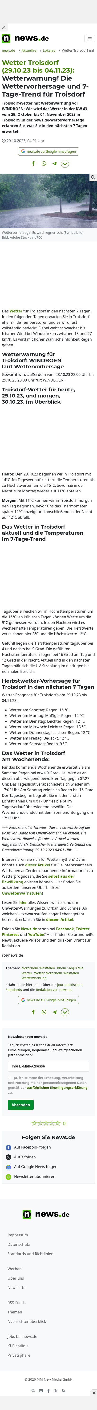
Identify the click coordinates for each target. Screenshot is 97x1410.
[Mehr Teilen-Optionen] (65, 164)
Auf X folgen (24, 1157)
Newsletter (17, 1287)
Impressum (18, 1235)
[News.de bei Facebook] (48, 1390)
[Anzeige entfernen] (93, 1393)
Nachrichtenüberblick (27, 1321)
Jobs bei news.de (22, 1336)
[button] (48, 151)
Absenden (21, 1104)
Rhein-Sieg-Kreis (70, 968)
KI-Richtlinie (18, 1345)
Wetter (27, 973)
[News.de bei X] (56, 1390)
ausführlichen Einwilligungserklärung (57, 1087)
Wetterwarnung (34, 978)
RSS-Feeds (17, 1302)
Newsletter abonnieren (34, 1176)
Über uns (16, 1278)
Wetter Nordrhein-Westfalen (56, 973)
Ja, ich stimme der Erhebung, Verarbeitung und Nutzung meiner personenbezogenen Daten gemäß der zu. (48, 1085)
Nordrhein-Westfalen (38, 968)
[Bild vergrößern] (93, 177)
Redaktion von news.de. (54, 989)
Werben (15, 1268)
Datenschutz (19, 1244)
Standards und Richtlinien (30, 1253)
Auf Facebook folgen (32, 1147)
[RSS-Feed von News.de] (63, 1390)
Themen (15, 1312)
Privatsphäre (19, 1355)
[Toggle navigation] (89, 38)
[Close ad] (4, 27)
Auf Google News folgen (35, 1166)
